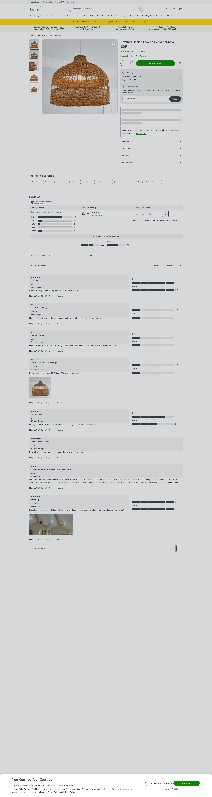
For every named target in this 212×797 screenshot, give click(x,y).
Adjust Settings (172, 789)
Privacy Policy (69, 792)
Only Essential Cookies (158, 783)
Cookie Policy (53, 792)
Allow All (186, 783)
